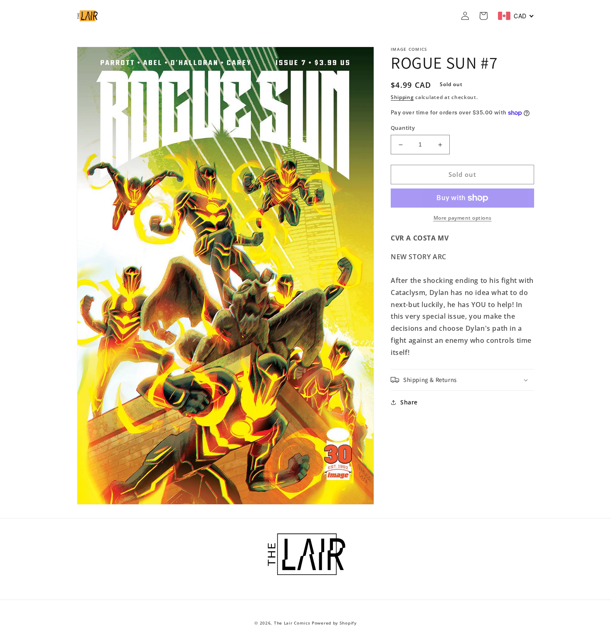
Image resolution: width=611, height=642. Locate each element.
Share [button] (409, 402)
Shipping (402, 97)
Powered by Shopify (334, 623)
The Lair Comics (292, 623)
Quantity (403, 128)
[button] (462, 379)
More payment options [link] (463, 217)
